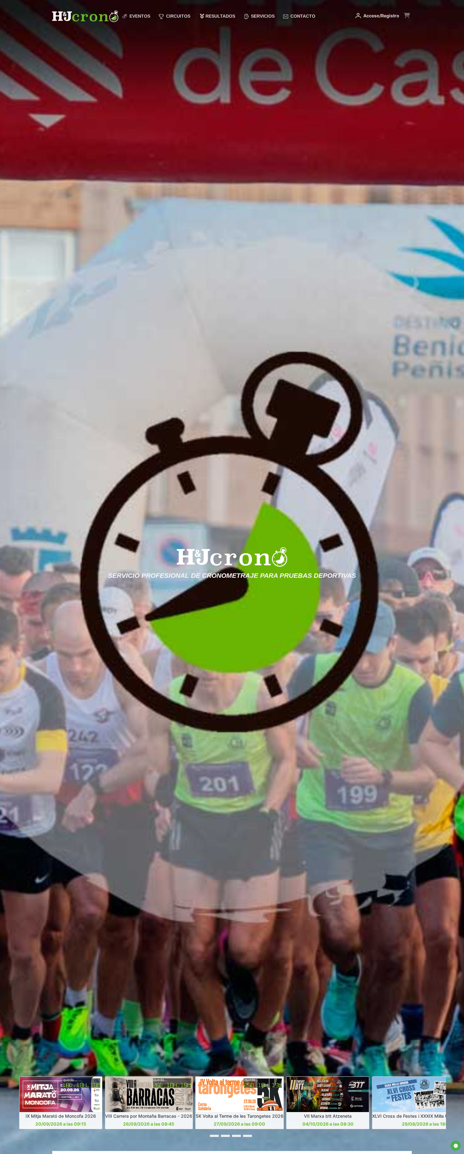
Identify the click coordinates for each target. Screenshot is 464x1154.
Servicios (262, 16)
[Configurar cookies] (455, 1145)
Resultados (219, 16)
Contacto (302, 16)
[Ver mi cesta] (407, 19)
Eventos (139, 16)
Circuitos (177, 16)
